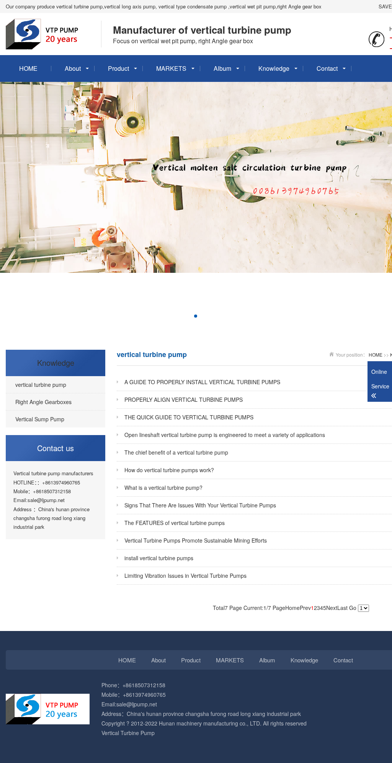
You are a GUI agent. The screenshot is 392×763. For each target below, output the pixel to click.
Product (118, 68)
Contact (327, 68)
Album (222, 68)
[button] (165, 316)
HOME (28, 68)
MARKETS (171, 68)
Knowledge (273, 68)
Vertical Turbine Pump (128, 733)
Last (342, 607)
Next (331, 607)
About (73, 68)
